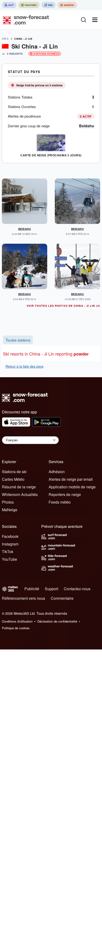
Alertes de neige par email (71, 479)
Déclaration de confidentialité (57, 621)
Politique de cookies (16, 628)
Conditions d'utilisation (17, 621)
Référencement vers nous (23, 598)
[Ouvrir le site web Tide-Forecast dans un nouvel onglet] (49, 5)
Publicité (31, 588)
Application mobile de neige (72, 487)
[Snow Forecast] (24, 20)
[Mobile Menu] (95, 19)
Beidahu (86, 126)
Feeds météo (60, 502)
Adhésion (57, 471)
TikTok (7, 551)
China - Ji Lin (23, 38)
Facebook (10, 536)
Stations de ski (14, 471)
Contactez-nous (77, 588)
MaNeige (9, 509)
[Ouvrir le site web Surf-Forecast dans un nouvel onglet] (9, 5)
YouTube (9, 559)
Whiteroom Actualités (20, 494)
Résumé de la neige (19, 487)
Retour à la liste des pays (24, 366)
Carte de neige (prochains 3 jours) (50, 155)
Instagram (10, 544)
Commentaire (62, 598)
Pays (5, 38)
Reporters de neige (65, 494)
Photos (8, 502)
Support (51, 588)
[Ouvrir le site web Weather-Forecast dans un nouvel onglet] (67, 5)
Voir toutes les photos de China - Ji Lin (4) (63, 305)
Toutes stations (17, 339)
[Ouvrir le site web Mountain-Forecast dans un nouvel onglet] (29, 5)
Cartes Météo (13, 479)
